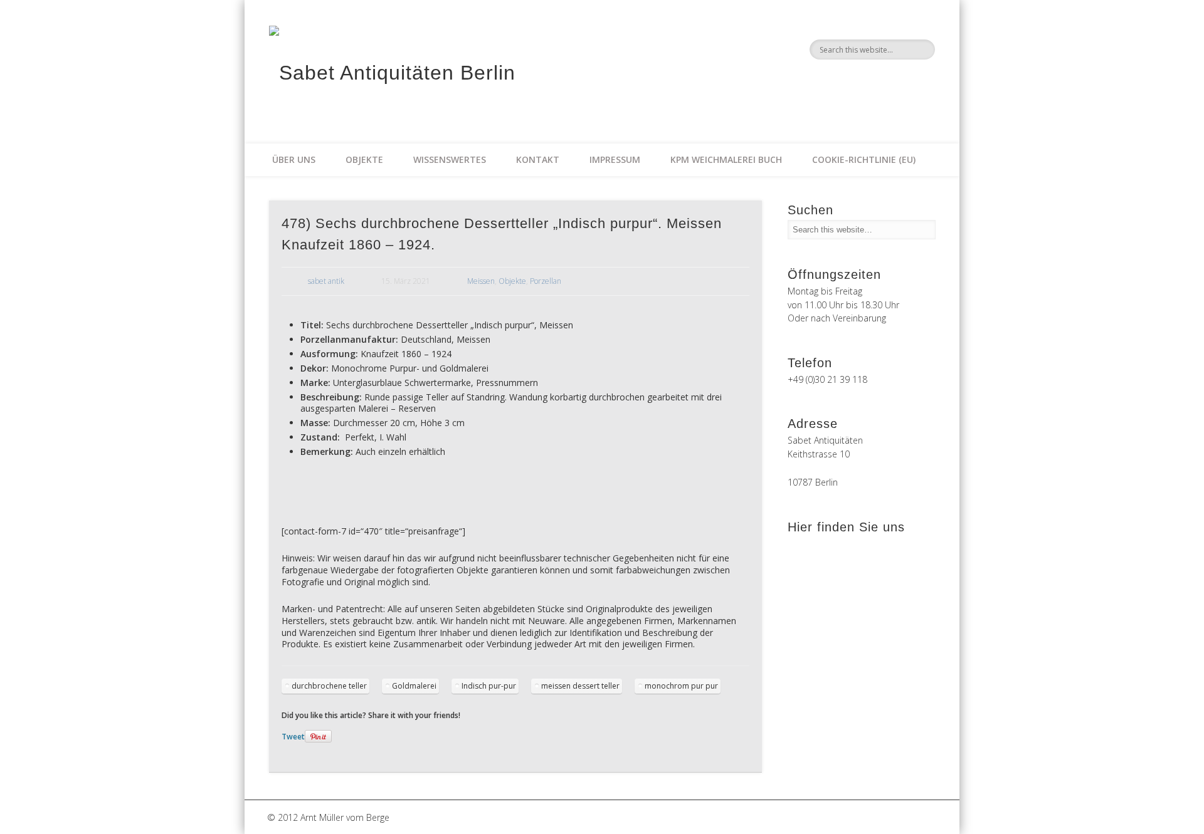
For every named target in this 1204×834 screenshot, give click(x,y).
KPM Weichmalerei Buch (726, 159)
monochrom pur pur (681, 685)
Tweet (293, 736)
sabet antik (326, 281)
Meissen (481, 281)
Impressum (614, 159)
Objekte (364, 159)
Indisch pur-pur (489, 685)
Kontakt (537, 159)
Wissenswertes (449, 159)
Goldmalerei (414, 685)
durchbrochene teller (329, 685)
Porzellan (545, 281)
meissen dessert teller (580, 685)
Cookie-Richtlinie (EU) (864, 159)
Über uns (293, 159)
